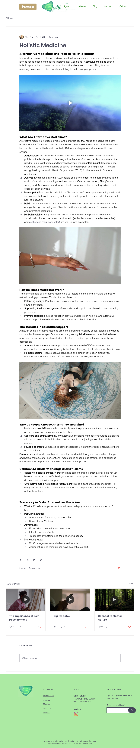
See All (131, 583)
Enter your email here (115, 705)
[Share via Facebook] (20, 559)
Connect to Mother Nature (110, 617)
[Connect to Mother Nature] (114, 600)
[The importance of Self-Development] (25, 600)
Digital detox (62, 616)
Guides (46, 712)
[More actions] (119, 37)
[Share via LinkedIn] (34, 559)
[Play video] (70, 103)
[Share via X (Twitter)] (27, 559)
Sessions (47, 708)
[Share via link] (41, 559)
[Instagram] (76, 714)
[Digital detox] (70, 600)
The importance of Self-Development (24, 617)
